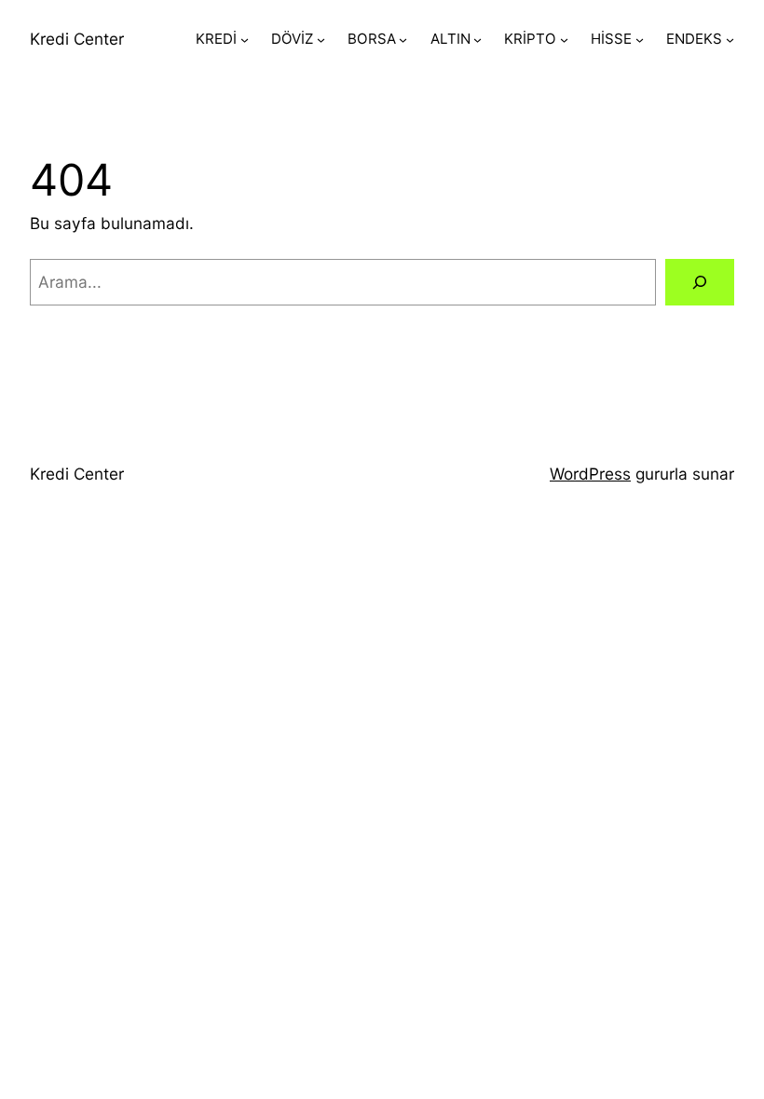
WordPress (590, 473)
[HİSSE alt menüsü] (639, 39)
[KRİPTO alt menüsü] (564, 39)
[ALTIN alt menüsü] (477, 39)
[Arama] (699, 282)
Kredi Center (77, 38)
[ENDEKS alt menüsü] (730, 39)
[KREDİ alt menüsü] (244, 39)
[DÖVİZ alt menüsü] (321, 39)
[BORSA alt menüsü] (403, 39)
